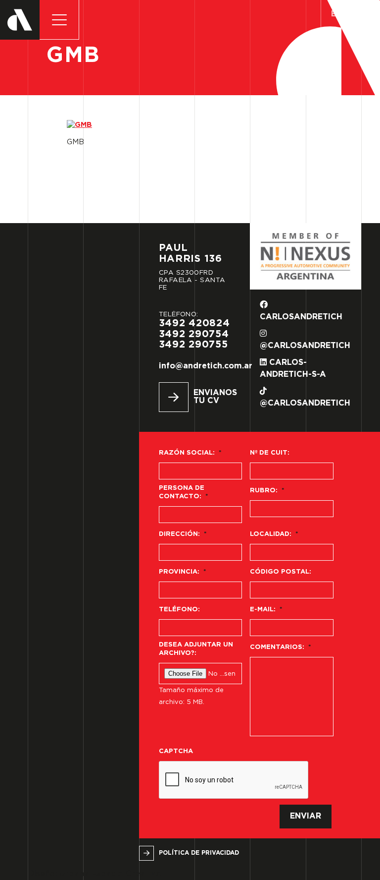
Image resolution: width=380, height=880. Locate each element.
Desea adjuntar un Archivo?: (196, 649)
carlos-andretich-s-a (293, 368)
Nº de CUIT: (269, 453)
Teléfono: (179, 609)
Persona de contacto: (183, 492)
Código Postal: (280, 572)
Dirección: (183, 534)
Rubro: (267, 490)
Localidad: (274, 534)
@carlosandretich (305, 346)
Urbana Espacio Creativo (110, 874)
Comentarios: (280, 647)
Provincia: (182, 572)
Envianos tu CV (212, 397)
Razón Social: (190, 453)
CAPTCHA (176, 751)
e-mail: (266, 609)
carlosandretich (301, 317)
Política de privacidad (199, 853)
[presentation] (234, 780)
